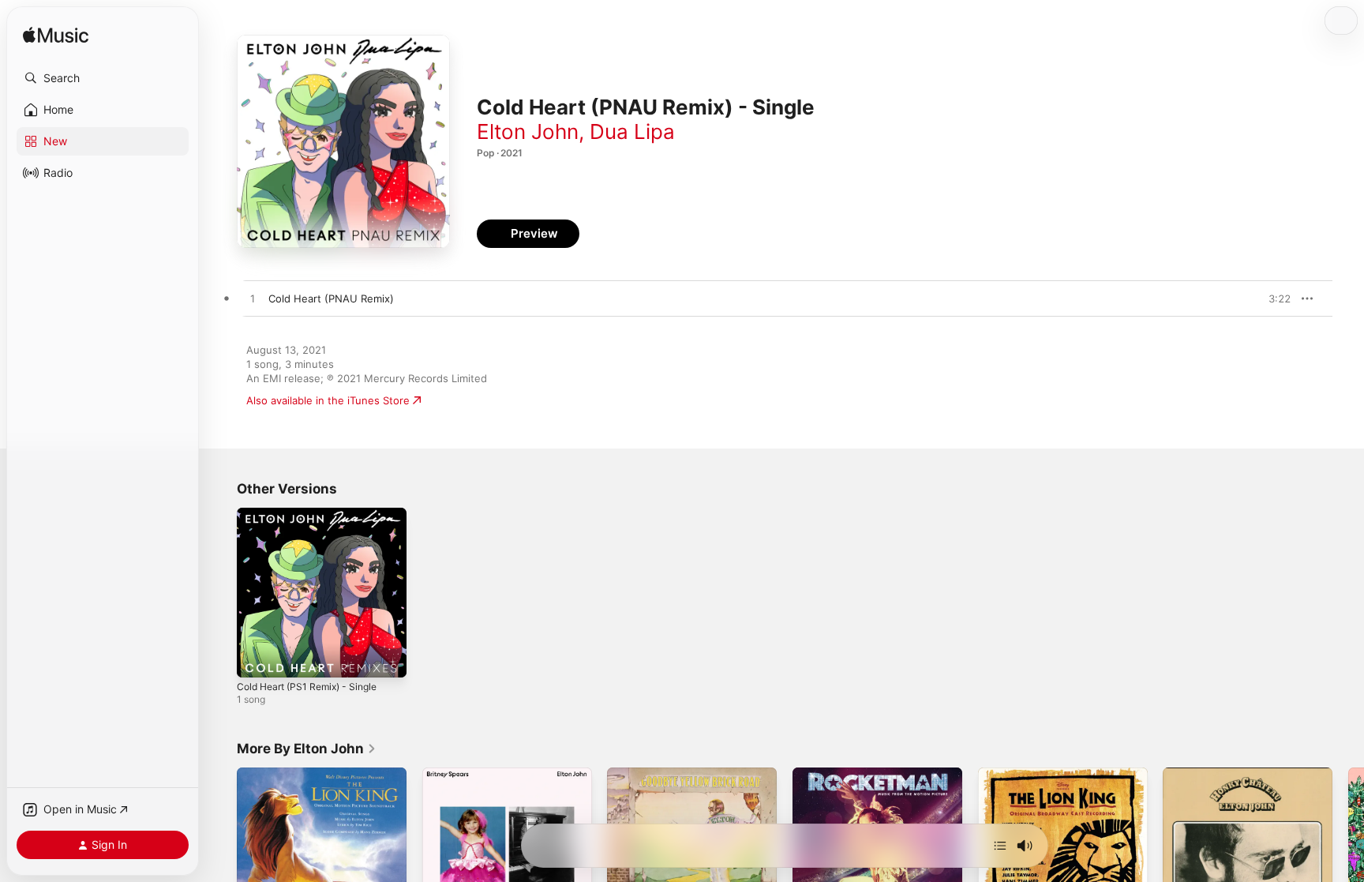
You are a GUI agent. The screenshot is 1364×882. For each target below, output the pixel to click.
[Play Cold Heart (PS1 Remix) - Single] (256, 658)
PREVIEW (1273, 298)
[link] (307, 748)
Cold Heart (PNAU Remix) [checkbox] (331, 298)
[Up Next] (1000, 846)
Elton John (528, 131)
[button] (102, 78)
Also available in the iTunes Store (328, 400)
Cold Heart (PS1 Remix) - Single (314, 514)
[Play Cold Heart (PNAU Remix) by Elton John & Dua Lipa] (252, 299)
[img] (55, 36)
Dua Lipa (632, 131)
